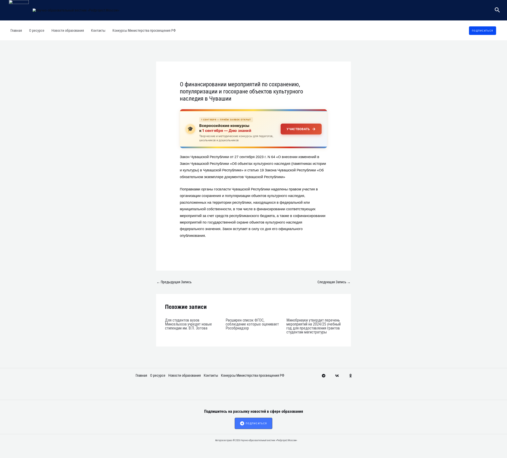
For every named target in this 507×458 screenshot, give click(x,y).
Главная (16, 30)
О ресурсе (36, 30)
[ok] (350, 375)
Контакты (98, 30)
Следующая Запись (334, 282)
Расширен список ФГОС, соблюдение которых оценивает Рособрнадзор (252, 324)
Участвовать (301, 129)
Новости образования (67, 30)
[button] (497, 10)
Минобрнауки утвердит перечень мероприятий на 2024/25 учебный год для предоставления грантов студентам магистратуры (313, 326)
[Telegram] (323, 375)
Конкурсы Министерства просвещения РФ (144, 30)
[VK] (337, 375)
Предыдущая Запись (174, 282)
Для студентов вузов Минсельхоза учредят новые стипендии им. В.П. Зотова (188, 324)
